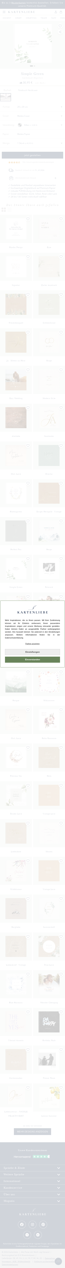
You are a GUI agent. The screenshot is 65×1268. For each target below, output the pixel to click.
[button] (32, 643)
